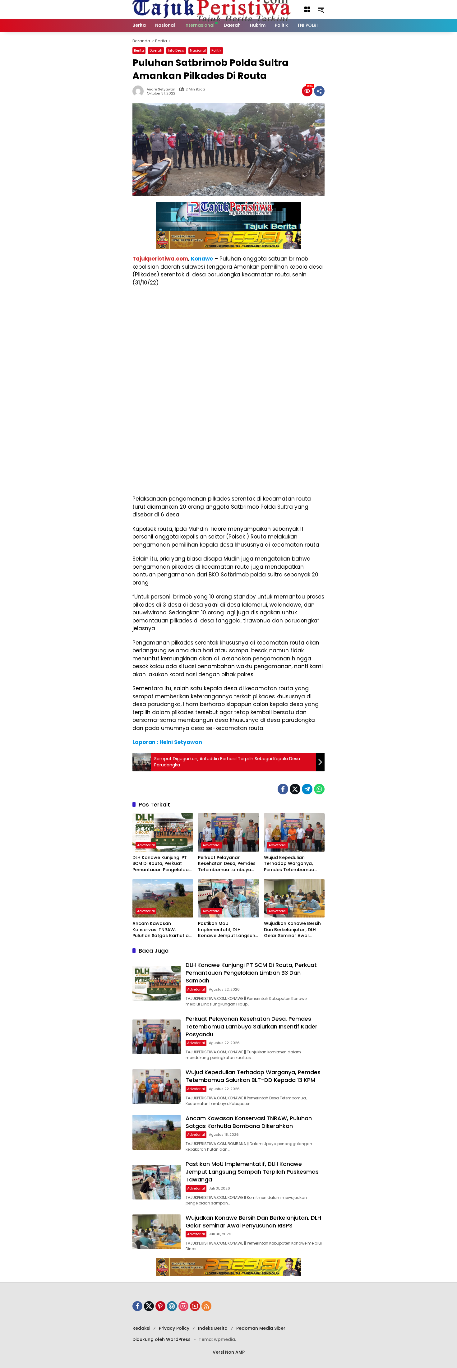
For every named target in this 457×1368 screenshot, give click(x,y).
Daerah (156, 50)
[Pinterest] (160, 1306)
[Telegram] (307, 789)
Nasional (198, 50)
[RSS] (206, 1306)
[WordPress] (172, 1306)
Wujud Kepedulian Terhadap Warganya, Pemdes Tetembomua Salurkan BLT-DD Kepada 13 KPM (292, 864)
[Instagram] (183, 1306)
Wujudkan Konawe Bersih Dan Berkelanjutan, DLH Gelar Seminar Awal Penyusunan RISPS (292, 930)
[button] (307, 9)
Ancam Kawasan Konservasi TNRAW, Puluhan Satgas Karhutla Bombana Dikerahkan (160, 930)
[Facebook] (283, 789)
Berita (139, 50)
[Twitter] (295, 789)
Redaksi (141, 1328)
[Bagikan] (319, 91)
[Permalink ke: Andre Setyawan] (139, 91)
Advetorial (146, 845)
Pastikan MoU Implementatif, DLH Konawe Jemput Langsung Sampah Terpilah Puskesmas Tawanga (228, 930)
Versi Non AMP (229, 1352)
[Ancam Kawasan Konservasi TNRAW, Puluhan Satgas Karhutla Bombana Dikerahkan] (162, 898)
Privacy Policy (174, 1328)
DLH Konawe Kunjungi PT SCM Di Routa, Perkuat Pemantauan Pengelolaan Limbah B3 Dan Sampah (162, 864)
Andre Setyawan (161, 89)
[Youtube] (195, 1306)
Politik (216, 50)
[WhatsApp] (319, 789)
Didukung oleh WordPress (161, 1339)
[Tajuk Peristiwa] (211, 9)
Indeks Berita (213, 1328)
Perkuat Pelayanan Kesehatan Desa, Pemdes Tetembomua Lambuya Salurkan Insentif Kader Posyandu (227, 864)
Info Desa (176, 50)
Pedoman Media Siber (260, 1328)
